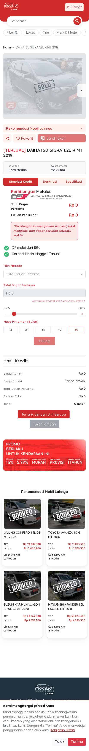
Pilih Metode (12, 266)
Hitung (44, 341)
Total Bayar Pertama (19, 285)
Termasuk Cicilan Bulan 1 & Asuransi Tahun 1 (58, 300)
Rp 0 (82, 374)
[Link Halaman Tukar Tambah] (59, 7)
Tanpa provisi (75, 381)
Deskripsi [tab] (50, 182)
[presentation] (81, 90)
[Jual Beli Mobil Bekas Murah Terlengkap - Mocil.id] (11, 7)
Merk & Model (67, 32)
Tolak (59, 741)
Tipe (46, 32)
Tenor (7, 404)
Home (7, 47)
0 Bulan (80, 404)
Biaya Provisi (12, 381)
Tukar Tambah (44, 424)
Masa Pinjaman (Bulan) (20, 322)
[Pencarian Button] (77, 21)
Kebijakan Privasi (63, 730)
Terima (77, 741)
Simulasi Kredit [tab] (20, 182)
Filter (10, 32)
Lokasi (30, 32)
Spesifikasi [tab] (74, 182)
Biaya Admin (12, 374)
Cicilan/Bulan (12, 396)
